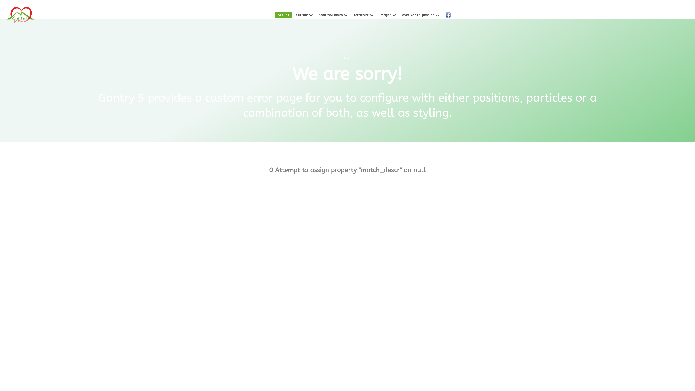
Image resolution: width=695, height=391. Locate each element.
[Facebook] (448, 15)
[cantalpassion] (21, 14)
